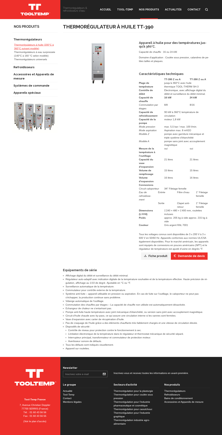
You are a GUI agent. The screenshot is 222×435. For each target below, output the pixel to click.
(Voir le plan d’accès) (34, 421)
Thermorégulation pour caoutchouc (133, 409)
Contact (194, 9)
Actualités (173, 9)
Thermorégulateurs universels (30, 59)
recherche (206, 9)
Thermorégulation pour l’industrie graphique (132, 414)
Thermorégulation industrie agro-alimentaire (132, 422)
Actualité (67, 391)
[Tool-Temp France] (35, 9)
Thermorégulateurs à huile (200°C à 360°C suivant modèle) (34, 46)
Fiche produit (157, 256)
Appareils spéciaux (27, 92)
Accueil (105, 9)
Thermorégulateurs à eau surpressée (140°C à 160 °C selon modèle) (34, 54)
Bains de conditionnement (178, 398)
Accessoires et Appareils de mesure (34, 76)
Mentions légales (72, 401)
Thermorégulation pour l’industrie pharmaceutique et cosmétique (132, 403)
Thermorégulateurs (28, 39)
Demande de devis (191, 256)
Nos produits (149, 9)
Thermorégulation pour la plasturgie (133, 391)
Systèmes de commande (31, 85)
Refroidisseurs (24, 67)
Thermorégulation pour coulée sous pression (133, 396)
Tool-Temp (125, 9)
